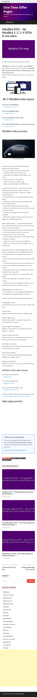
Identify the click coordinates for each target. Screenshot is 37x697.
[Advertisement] (18, 668)
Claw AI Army (7, 609)
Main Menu (9, 22)
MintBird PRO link (8, 383)
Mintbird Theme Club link (11, 390)
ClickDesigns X (7, 627)
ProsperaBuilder (8, 621)
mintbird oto (21, 458)
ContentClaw (7, 645)
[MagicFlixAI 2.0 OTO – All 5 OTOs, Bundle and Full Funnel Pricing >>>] (18, 551)
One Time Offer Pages (15, 9)
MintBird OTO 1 (9, 113)
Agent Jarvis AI (7, 601)
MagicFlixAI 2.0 (7, 598)
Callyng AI (6, 606)
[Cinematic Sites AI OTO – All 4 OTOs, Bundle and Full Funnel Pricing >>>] (18, 521)
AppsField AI (7, 642)
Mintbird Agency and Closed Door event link (16, 396)
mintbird (14, 458)
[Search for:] (18, 581)
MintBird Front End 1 (10, 107)
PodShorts (6, 592)
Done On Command (9, 624)
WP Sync (6, 612)
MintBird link (7, 377)
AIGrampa (6, 615)
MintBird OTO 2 (9, 120)
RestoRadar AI (7, 618)
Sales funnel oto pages (18, 694)
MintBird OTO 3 (9, 126)
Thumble (5, 648)
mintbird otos (7, 459)
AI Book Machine (8, 604)
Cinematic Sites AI (8, 595)
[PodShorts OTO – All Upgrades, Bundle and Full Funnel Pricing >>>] (18, 490)
